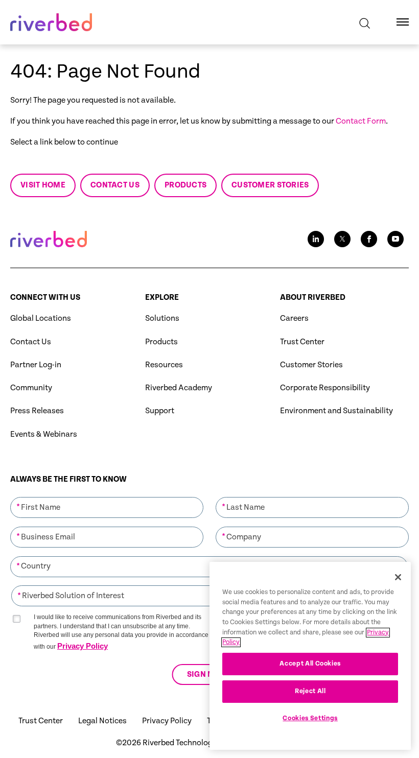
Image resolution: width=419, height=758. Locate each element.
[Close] (398, 577)
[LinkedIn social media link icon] (316, 239)
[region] (310, 656)
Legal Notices (102, 721)
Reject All (310, 691)
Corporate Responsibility (325, 388)
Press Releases (37, 411)
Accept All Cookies (310, 664)
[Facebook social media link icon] (369, 239)
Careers (294, 318)
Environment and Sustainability (336, 411)
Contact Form (361, 121)
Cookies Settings (310, 718)
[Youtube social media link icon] (395, 239)
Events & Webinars (43, 434)
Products (161, 342)
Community (31, 388)
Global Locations (40, 318)
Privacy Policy (82, 646)
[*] (106, 496)
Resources (164, 365)
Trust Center (302, 342)
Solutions (162, 318)
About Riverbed (312, 297)
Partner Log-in (35, 365)
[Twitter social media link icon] (342, 239)
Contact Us (30, 342)
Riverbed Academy (178, 388)
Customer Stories (311, 365)
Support (159, 411)
